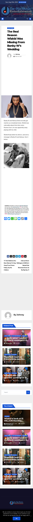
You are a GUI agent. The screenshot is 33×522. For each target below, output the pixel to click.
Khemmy (22, 423)
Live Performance (16, 335)
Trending (24, 335)
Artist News (11, 28)
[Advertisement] (16, 77)
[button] (27, 19)
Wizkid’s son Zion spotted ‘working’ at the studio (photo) (16, 377)
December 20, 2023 (12, 443)
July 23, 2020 (10, 481)
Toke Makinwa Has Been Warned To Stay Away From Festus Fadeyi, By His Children (10, 265)
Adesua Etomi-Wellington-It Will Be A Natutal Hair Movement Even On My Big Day (23, 265)
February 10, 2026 (12, 423)
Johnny (17, 54)
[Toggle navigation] (15, 19)
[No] (31, 516)
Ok (16, 518)
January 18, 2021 (11, 462)
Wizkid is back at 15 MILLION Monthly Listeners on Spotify (14, 420)
